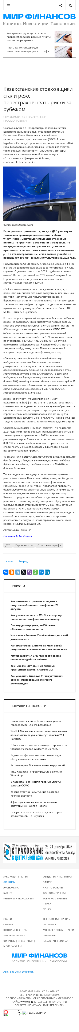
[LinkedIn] (47, 572)
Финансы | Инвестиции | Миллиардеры (19, 943)
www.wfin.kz (28, 1001)
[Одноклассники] (11, 572)
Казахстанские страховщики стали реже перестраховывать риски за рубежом (38, 99)
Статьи (7, 918)
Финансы (9, 882)
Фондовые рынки (54, 893)
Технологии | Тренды (56, 918)
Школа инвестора (15, 929)
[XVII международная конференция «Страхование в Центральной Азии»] (39, 852)
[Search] (70, 5)
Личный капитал (14, 935)
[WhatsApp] (35, 572)
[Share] (61, 5)
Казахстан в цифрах (55, 940)
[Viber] (29, 572)
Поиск (47, 909)
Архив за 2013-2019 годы (18, 971)
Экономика (11, 887)
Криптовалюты (53, 887)
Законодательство (15, 876)
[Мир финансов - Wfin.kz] (39, 20)
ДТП (8, 545)
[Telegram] (17, 572)
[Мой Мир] (41, 572)
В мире (47, 882)
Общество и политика (57, 876)
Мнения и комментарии (58, 929)
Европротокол (24, 545)
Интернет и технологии (18, 898)
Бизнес (7, 893)
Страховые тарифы (49, 545)
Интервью (49, 924)
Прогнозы (49, 935)
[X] (23, 572)
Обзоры (8, 924)
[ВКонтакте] (5, 572)
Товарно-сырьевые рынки (55, 901)
